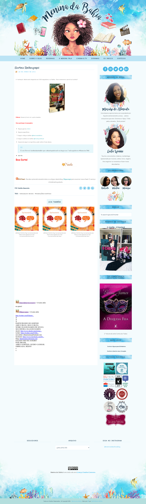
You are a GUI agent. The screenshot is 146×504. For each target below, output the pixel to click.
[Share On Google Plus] (92, 188)
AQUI (28, 129)
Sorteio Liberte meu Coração (116, 351)
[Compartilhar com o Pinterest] (88, 188)
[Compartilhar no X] (84, 188)
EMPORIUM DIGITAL (97, 501)
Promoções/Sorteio (43, 193)
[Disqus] (55, 270)
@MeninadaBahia (37, 135)
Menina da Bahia (77, 501)
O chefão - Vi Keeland (116, 227)
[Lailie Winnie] (116, 153)
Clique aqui (67, 179)
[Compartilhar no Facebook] (80, 188)
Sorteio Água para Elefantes (116, 346)
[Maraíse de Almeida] (116, 110)
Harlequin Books (27, 193)
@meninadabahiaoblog (112, 447)
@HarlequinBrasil (39, 138)
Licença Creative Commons (86, 472)
